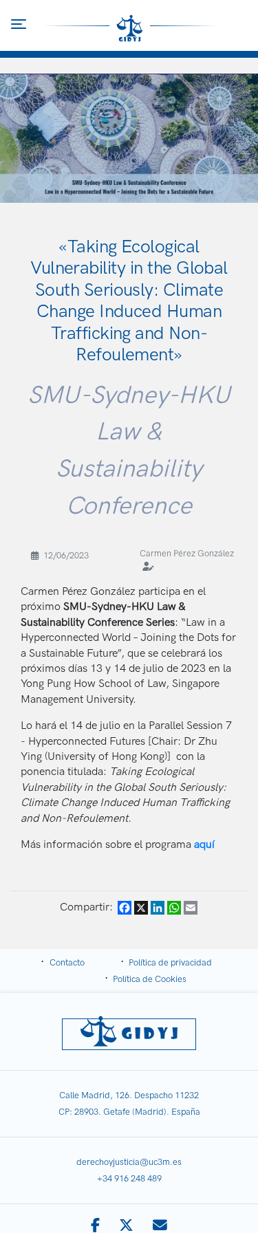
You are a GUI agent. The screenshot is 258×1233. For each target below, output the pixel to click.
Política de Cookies (149, 979)
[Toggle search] (240, 26)
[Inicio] (129, 1034)
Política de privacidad (170, 962)
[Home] (129, 25)
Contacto (67, 962)
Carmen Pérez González (187, 553)
